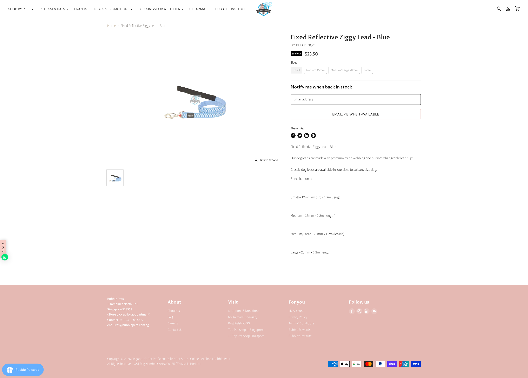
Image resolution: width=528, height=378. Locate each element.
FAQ (170, 317)
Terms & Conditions (301, 323)
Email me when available (355, 114)
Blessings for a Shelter (160, 9)
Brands (80, 9)
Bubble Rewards (299, 329)
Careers (173, 323)
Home (111, 26)
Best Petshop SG (239, 323)
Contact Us (175, 329)
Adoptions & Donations (243, 311)
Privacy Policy (298, 317)
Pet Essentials (53, 9)
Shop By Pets (19, 9)
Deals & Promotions (112, 9)
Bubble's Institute (231, 9)
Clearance (198, 9)
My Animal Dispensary (242, 317)
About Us (174, 311)
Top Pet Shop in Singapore (246, 329)
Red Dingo (306, 45)
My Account (296, 311)
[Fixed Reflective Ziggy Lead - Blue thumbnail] (115, 178)
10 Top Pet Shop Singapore (246, 336)
